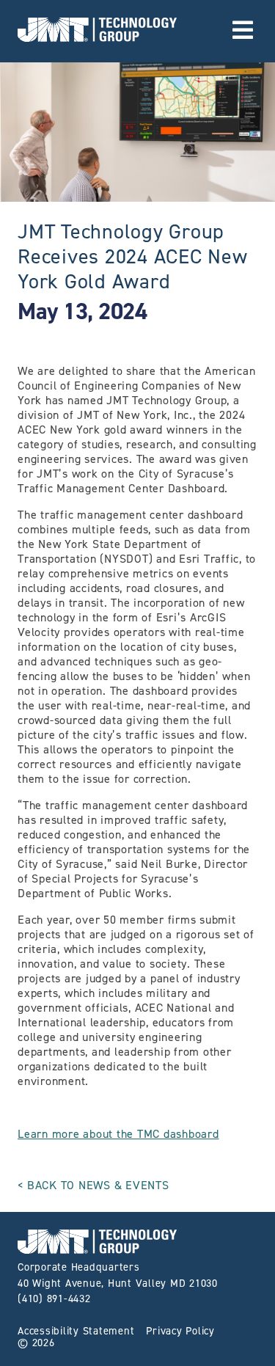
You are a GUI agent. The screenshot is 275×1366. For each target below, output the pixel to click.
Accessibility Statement (76, 1330)
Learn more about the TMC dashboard (118, 1134)
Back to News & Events (98, 1185)
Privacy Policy (180, 1330)
